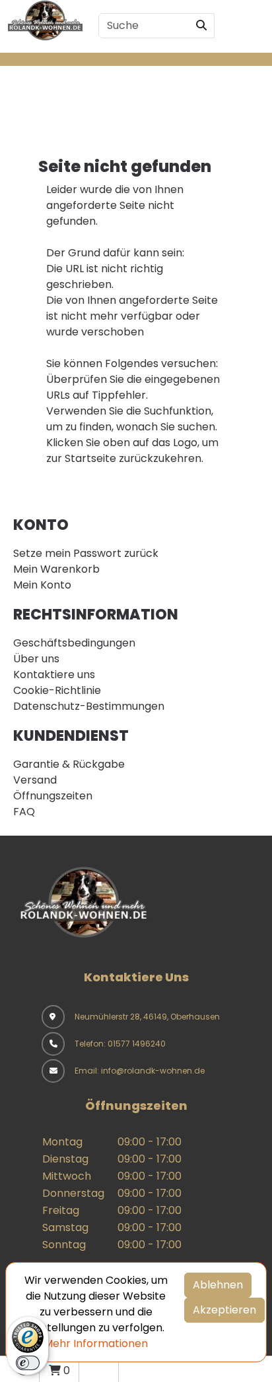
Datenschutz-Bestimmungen (88, 706)
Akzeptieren (224, 1309)
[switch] (28, 1363)
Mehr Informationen (96, 1343)
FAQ (24, 811)
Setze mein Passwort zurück (85, 553)
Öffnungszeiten (52, 795)
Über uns (36, 658)
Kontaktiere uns (54, 674)
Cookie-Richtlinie (57, 690)
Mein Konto (42, 584)
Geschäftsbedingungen (74, 642)
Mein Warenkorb (56, 569)
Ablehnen (218, 1284)
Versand (35, 780)
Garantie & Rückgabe (69, 764)
